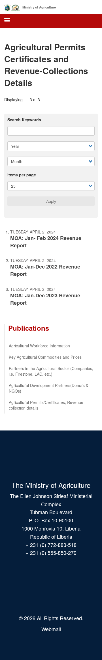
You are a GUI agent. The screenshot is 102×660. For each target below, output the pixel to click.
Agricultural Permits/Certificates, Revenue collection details (46, 405)
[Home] (12, 6)
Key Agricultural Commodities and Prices (45, 357)
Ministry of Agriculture (39, 7)
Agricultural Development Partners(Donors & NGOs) (48, 388)
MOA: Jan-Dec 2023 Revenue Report (45, 299)
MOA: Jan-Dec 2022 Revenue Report (45, 270)
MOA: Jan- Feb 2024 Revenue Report (45, 241)
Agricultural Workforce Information (39, 346)
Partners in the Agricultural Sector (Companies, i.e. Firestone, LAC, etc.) (51, 371)
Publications (28, 328)
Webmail (51, 629)
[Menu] (7, 21)
